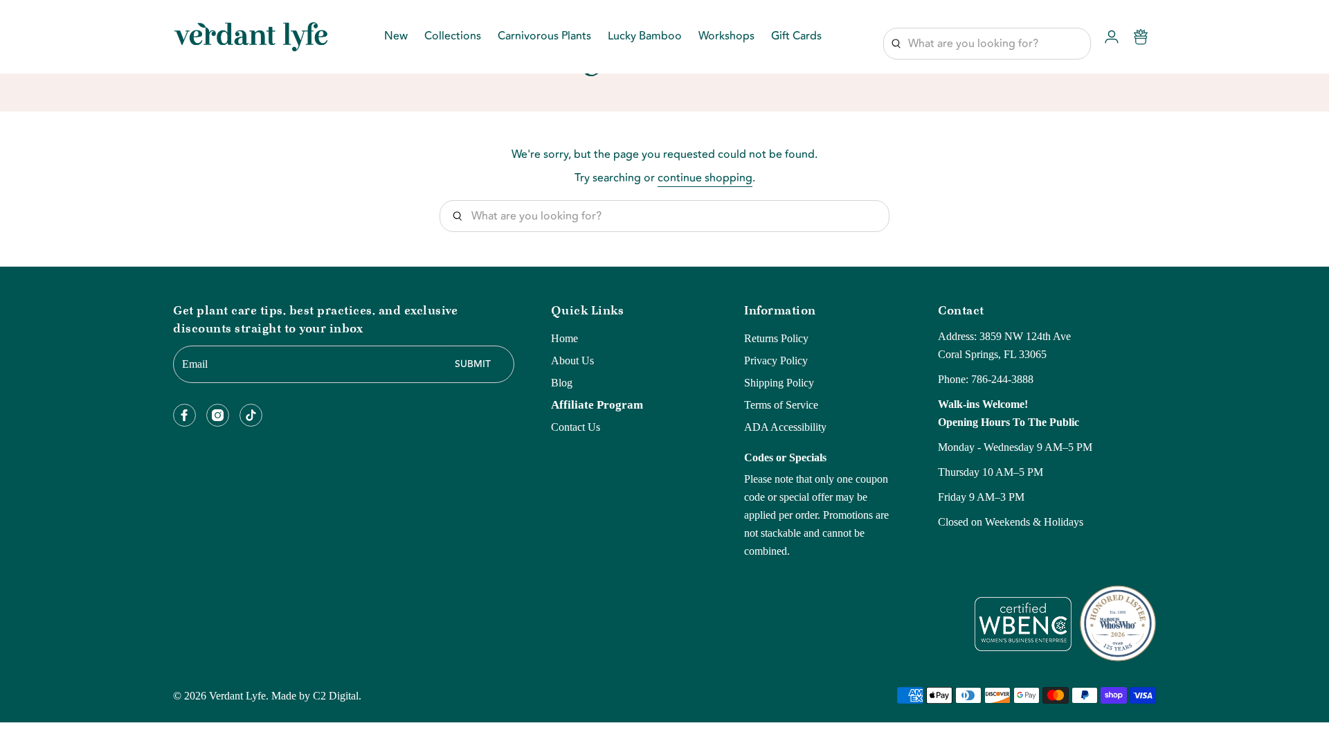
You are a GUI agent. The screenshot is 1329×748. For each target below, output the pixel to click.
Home (564, 338)
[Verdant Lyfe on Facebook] (184, 415)
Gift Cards (796, 37)
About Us (572, 360)
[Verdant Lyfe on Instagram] (217, 415)
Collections (452, 37)
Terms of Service (781, 405)
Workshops (726, 37)
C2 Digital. (337, 696)
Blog (561, 383)
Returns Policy (776, 338)
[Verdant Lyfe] (251, 37)
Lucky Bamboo (645, 37)
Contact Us (575, 427)
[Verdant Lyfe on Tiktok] (251, 415)
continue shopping (705, 178)
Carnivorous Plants (544, 37)
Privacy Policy (776, 360)
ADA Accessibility (785, 427)
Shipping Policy (779, 383)
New (396, 37)
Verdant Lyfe (237, 696)
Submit (473, 364)
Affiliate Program (597, 404)
